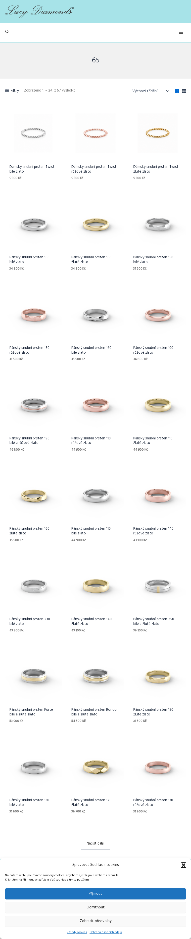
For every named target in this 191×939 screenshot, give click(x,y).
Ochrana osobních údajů (106, 932)
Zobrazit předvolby (95, 921)
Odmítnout (96, 907)
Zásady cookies (77, 932)
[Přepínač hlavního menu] (181, 32)
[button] (183, 865)
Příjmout (95, 894)
